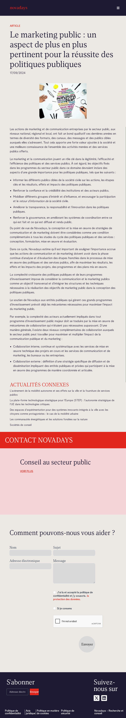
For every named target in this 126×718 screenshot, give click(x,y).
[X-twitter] (96, 698)
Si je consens (64, 608)
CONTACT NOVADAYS (39, 440)
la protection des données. (71, 597)
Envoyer (87, 644)
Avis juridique (30, 712)
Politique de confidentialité (13, 712)
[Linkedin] (104, 698)
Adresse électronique (25, 561)
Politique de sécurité (67, 712)
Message (59, 561)
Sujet (57, 548)
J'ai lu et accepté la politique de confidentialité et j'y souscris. (73, 596)
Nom (13, 548)
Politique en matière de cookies (48, 712)
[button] (118, 8)
